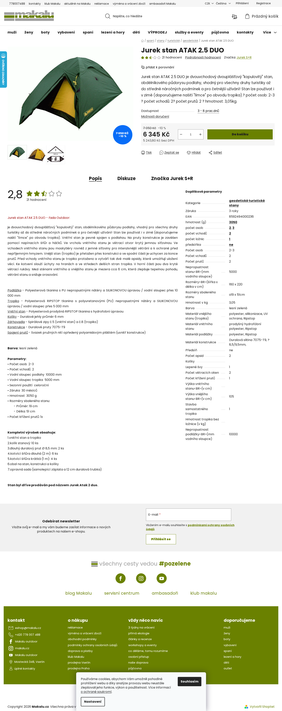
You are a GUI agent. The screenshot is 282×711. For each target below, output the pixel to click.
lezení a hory (232, 657)
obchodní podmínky (82, 639)
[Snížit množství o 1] (181, 134)
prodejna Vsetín (79, 663)
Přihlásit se (161, 539)
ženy (227, 633)
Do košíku (240, 134)
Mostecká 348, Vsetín (29, 662)
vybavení (230, 645)
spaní (228, 651)
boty (227, 639)
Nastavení (93, 701)
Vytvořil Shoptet (262, 707)
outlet (228, 668)
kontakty (35, 4)
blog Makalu (78, 593)
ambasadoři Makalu (162, 4)
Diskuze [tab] (126, 178)
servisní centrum (121, 593)
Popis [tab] (95, 178)
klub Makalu (52, 4)
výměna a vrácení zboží (129, 4)
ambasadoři (165, 593)
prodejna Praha (79, 668)
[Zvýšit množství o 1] (200, 134)
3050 (233, 222)
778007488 (17, 4)
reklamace (101, 4)
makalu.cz (22, 648)
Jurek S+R (244, 57)
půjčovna (134, 668)
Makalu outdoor (26, 641)
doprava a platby (80, 651)
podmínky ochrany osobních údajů (92, 645)
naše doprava (138, 663)
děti (226, 663)
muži (227, 627)
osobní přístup (138, 657)
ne (231, 244)
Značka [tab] (172, 178)
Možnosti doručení (155, 116)
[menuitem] (12, 32)
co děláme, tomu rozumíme (148, 651)
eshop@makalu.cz (28, 628)
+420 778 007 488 (27, 635)
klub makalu (203, 593)
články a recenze (140, 639)
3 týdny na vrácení (141, 627)
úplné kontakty (24, 669)
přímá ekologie (138, 633)
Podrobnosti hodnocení (203, 57)
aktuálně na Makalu (77, 4)
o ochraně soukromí (96, 692)
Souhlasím (189, 681)
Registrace (263, 3)
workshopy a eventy (142, 645)
